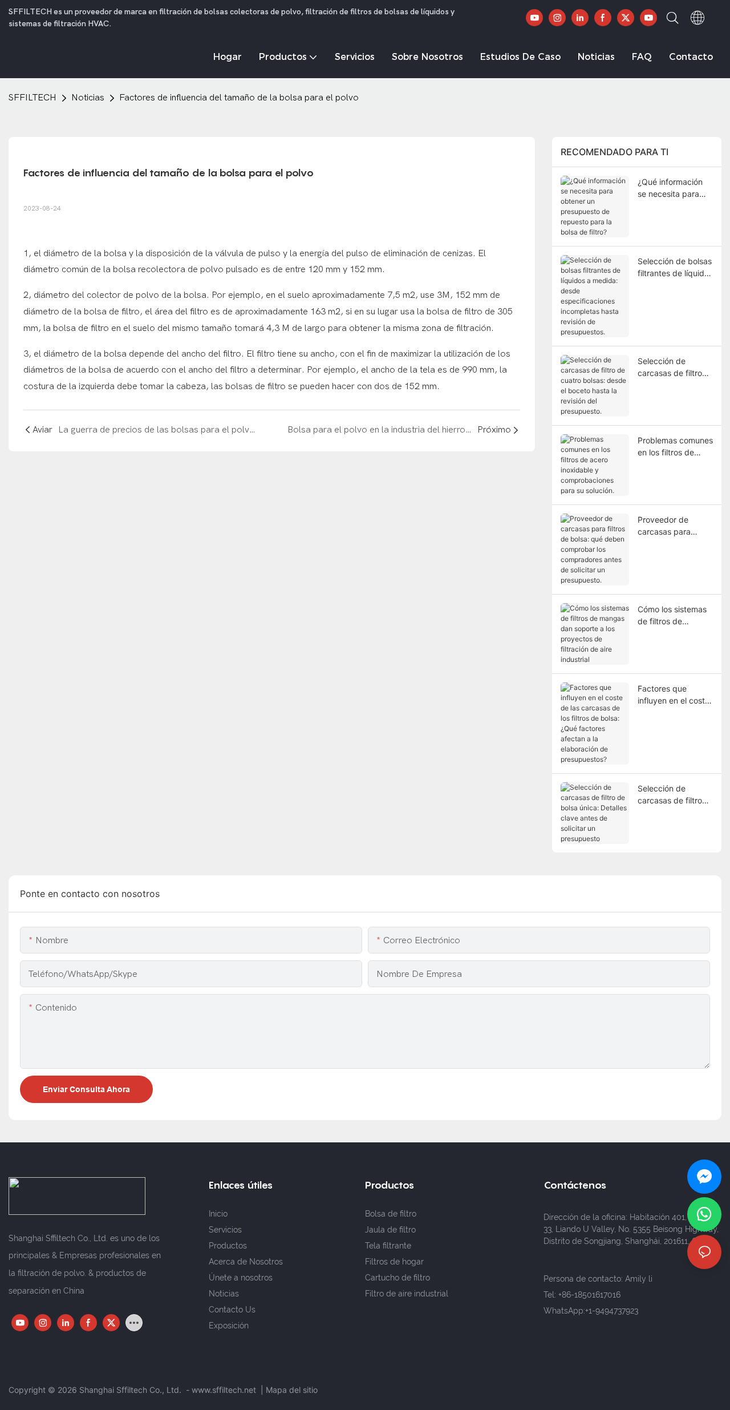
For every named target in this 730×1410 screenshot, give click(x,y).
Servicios (225, 1229)
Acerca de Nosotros (246, 1261)
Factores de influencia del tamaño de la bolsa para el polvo (239, 97)
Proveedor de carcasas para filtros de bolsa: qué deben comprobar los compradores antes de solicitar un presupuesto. (675, 526)
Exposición (229, 1325)
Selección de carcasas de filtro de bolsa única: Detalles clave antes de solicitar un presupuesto (675, 794)
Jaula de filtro (390, 1229)
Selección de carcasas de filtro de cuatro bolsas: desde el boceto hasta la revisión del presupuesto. (674, 367)
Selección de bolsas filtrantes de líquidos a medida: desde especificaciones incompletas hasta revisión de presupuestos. (675, 267)
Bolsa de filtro (390, 1213)
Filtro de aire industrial (406, 1293)
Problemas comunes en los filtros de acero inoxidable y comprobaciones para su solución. (675, 446)
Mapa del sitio (292, 1390)
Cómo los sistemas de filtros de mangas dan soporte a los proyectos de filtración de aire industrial (672, 615)
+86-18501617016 (589, 1294)
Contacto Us (232, 1309)
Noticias (87, 97)
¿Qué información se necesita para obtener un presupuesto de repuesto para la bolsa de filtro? (670, 188)
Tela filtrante (388, 1245)
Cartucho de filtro (397, 1277)
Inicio (218, 1213)
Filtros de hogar (394, 1261)
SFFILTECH (32, 97)
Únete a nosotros (241, 1277)
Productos (228, 1245)
